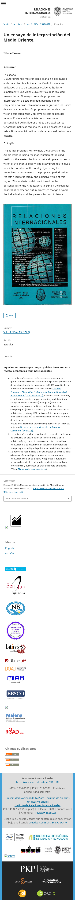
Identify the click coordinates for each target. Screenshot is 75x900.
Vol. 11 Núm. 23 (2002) (38, 24)
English (9, 548)
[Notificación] (6, 527)
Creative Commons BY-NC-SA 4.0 (48, 822)
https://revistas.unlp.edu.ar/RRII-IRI (37, 782)
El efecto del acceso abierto (32, 469)
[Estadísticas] (16, 527)
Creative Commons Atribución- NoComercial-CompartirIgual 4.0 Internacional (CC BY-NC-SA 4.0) (38, 392)
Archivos (17, 24)
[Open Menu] (3, 3)
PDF (10, 315)
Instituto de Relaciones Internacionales (38, 805)
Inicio (6, 24)
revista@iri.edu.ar (45, 812)
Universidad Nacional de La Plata (25, 798)
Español (9, 553)
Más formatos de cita (17, 498)
